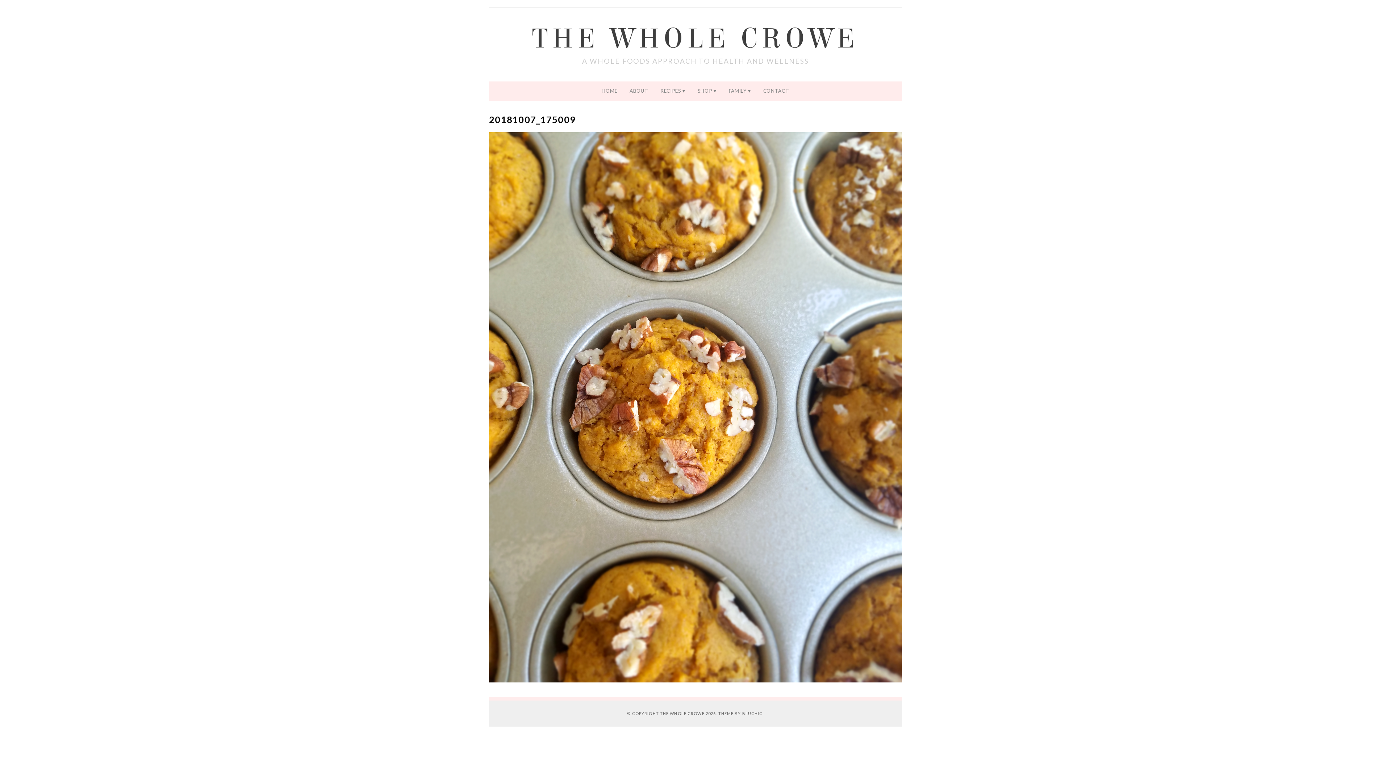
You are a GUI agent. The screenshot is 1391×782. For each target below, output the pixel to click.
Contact (776, 91)
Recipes (670, 91)
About (639, 91)
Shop (705, 91)
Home (609, 91)
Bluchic (752, 713)
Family (738, 91)
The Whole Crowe (695, 38)
